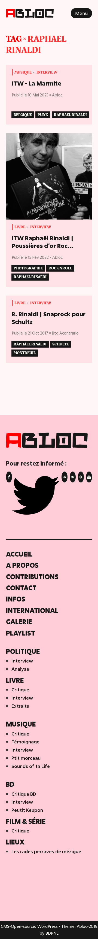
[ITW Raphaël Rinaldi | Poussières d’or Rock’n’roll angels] (49, 176)
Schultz (60, 344)
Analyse (20, 669)
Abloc (57, 95)
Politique (23, 651)
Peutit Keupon (27, 810)
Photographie (28, 268)
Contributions (32, 576)
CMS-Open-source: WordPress (30, 926)
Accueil (19, 554)
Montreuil (25, 353)
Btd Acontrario (65, 333)
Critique (20, 689)
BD (10, 784)
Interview (46, 72)
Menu (81, 13)
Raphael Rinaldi (36, 45)
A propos (22, 565)
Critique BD (23, 794)
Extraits (20, 706)
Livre (19, 227)
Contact (21, 588)
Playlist (20, 633)
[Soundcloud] (65, 477)
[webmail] (89, 477)
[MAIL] (73, 477)
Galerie (19, 621)
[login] (81, 477)
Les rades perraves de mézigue (46, 851)
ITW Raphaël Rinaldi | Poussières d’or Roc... (42, 242)
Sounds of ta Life (30, 766)
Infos (15, 599)
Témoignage (25, 742)
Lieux (15, 842)
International (32, 610)
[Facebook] (9, 477)
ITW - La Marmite (36, 83)
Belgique (23, 115)
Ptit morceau (26, 758)
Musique (23, 72)
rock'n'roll (60, 268)
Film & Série (26, 821)
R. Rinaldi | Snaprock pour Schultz (48, 318)
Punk (43, 115)
